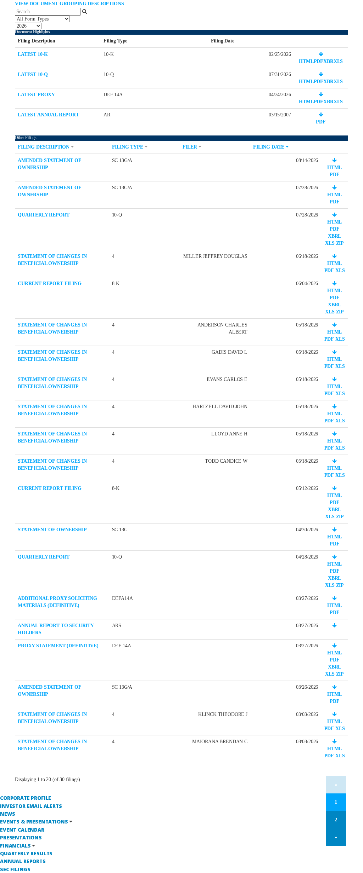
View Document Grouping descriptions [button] (69, 3)
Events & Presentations (34, 821)
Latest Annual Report (48, 114)
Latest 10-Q (33, 74)
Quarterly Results (26, 853)
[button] (321, 54)
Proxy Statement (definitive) (58, 645)
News (7, 813)
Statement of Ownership (52, 529)
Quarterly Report (43, 215)
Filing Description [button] (44, 147)
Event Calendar (22, 829)
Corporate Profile (25, 797)
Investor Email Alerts (31, 806)
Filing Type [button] (128, 147)
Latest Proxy (36, 94)
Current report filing (50, 283)
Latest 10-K (33, 54)
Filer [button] (191, 147)
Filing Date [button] (269, 147)
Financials (15, 845)
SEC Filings (15, 869)
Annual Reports (23, 861)
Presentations (21, 837)
